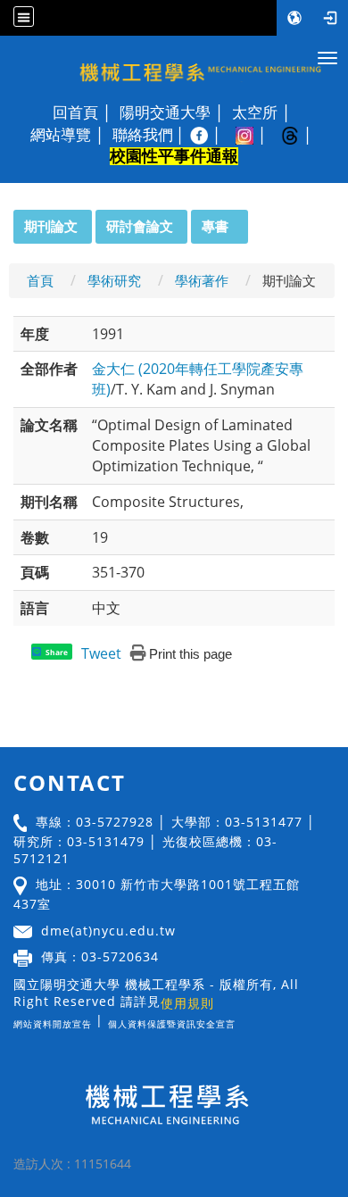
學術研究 (114, 280)
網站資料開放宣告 (52, 1024)
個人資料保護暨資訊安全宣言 (172, 1024)
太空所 (255, 112)
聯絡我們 (142, 135)
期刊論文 (51, 226)
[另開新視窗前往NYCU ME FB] (208, 135)
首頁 (40, 280)
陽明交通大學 (165, 112)
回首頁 (75, 112)
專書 (215, 226)
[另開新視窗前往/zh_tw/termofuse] (240, 1019)
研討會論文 (139, 226)
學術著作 (201, 280)
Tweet (101, 653)
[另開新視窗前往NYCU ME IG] (254, 135)
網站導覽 (60, 135)
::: (5, 219)
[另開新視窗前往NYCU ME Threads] (299, 135)
